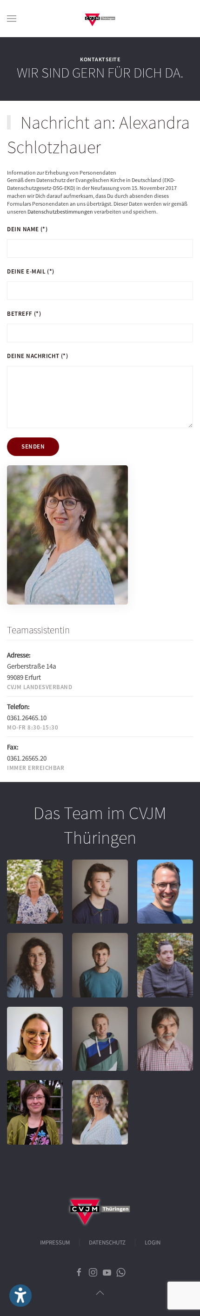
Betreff (24, 314)
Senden (33, 446)
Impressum (55, 1242)
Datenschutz (107, 1242)
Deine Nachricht (37, 356)
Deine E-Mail (30, 271)
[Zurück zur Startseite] (100, 18)
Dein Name (27, 229)
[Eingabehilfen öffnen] (20, 1295)
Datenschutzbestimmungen (60, 211)
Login (152, 1242)
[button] (11, 18)
